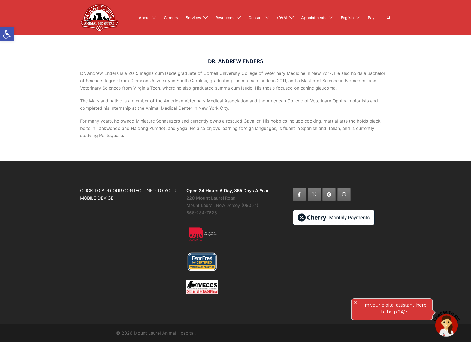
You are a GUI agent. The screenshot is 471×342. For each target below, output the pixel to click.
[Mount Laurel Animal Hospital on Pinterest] (329, 194)
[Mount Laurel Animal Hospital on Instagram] (344, 194)
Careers (171, 17)
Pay (371, 17)
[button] (389, 18)
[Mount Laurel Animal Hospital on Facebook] (299, 194)
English (347, 17)
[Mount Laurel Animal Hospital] (99, 17)
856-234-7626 (201, 212)
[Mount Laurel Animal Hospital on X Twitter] (314, 194)
